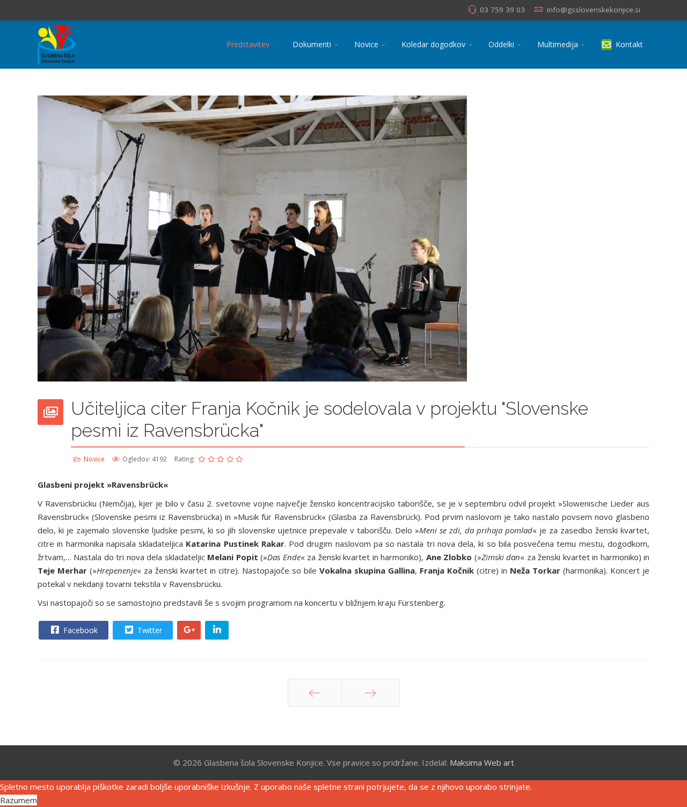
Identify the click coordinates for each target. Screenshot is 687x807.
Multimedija (557, 44)
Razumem (18, 800)
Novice (366, 44)
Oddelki (501, 44)
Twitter (148, 630)
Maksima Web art (482, 762)
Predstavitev (247, 44)
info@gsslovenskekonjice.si (593, 9)
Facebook (79, 630)
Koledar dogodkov (433, 44)
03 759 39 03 (502, 9)
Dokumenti (312, 44)
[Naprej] (370, 692)
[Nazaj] (314, 692)
